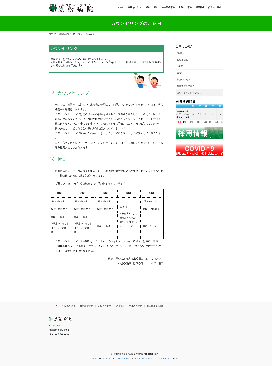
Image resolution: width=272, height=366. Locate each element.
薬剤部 (180, 66)
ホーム (54, 306)
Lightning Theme (124, 358)
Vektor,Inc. (165, 358)
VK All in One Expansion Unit (145, 358)
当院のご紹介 (184, 46)
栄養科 (180, 73)
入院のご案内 (104, 306)
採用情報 (120, 306)
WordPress (107, 358)
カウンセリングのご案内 (189, 92)
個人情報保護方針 (155, 306)
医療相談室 (182, 59)
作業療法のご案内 (186, 86)
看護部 (180, 53)
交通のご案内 (135, 306)
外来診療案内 (86, 306)
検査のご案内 (183, 79)
